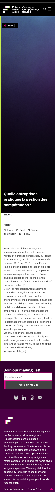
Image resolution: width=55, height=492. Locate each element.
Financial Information (14, 489)
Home (9, 25)
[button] (51, 489)
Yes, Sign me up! (28, 385)
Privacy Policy (34, 489)
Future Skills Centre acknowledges (27, 432)
